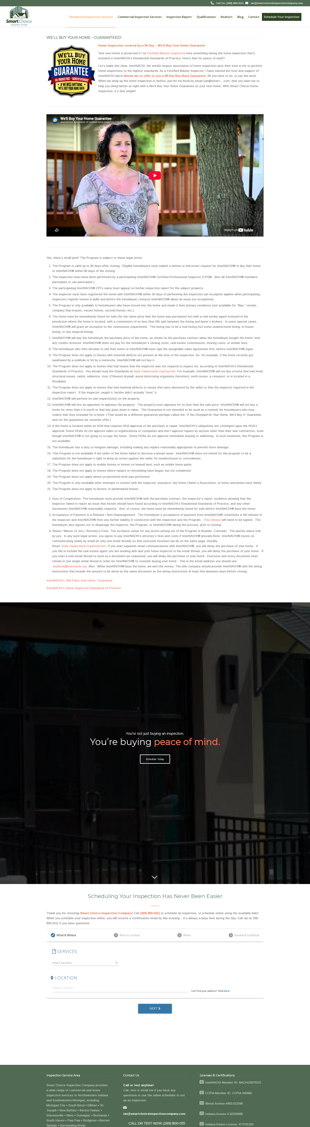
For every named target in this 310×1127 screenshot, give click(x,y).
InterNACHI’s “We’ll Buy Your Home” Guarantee (79, 580)
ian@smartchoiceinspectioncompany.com (277, 3)
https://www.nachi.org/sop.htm (154, 371)
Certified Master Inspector (165, 53)
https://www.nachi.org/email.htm (84, 546)
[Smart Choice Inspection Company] (19, 16)
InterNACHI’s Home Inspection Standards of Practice (83, 588)
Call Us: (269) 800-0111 (230, 3)
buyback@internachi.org (70, 566)
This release (212, 520)
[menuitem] (91, 16)
